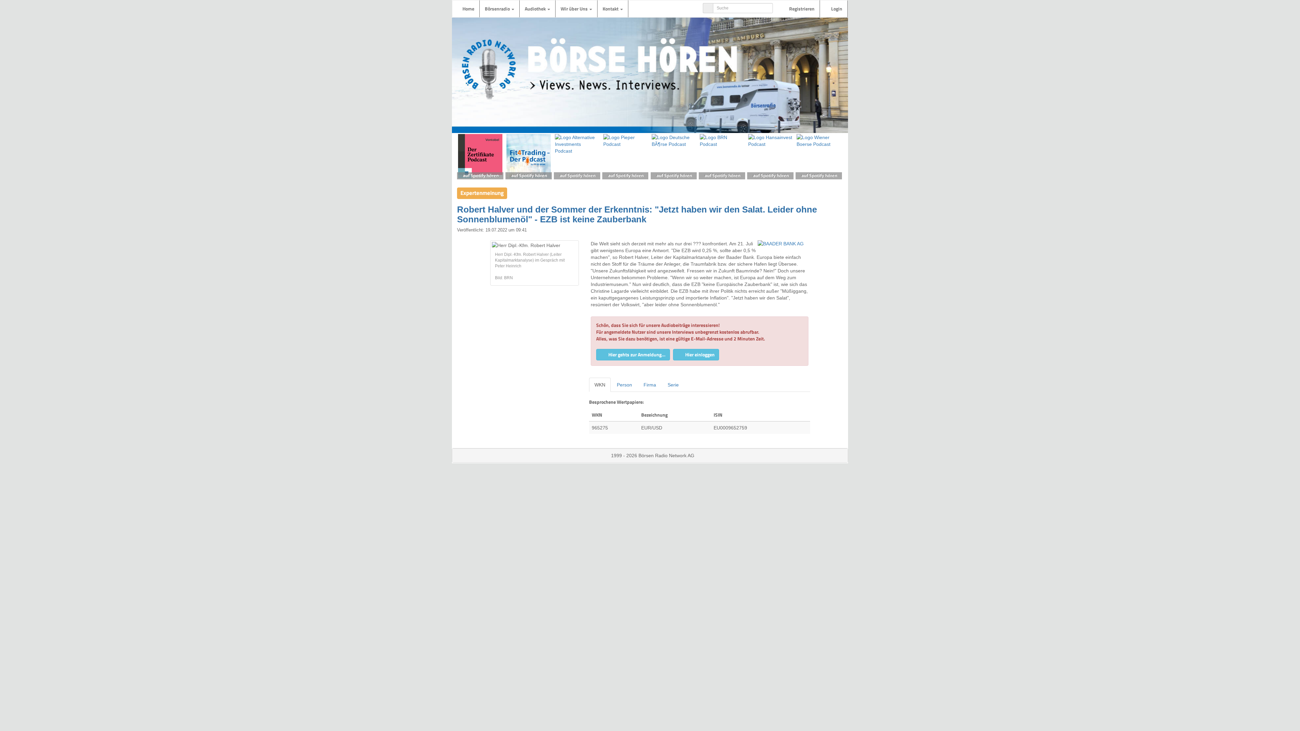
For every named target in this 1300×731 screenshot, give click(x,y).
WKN (599, 384)
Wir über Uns (575, 8)
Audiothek (536, 8)
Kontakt (611, 8)
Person (624, 384)
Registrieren (801, 8)
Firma (650, 384)
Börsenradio (498, 8)
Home (468, 8)
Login (836, 8)
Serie (673, 384)
